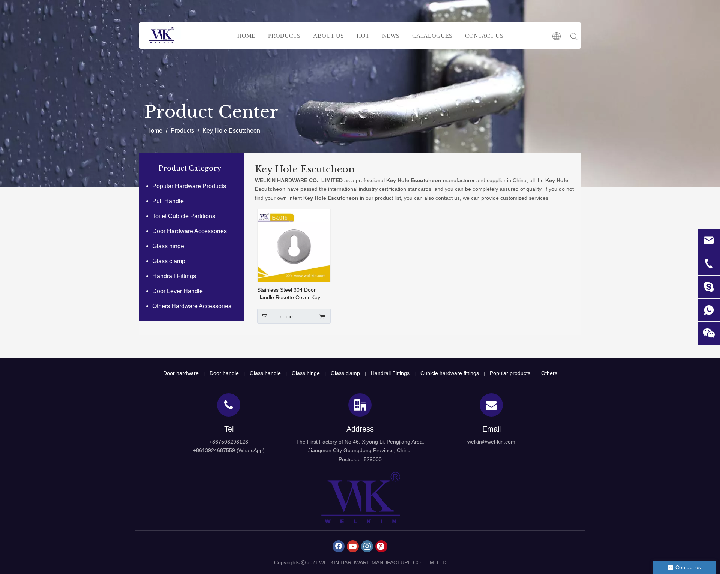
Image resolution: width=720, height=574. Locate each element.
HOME (246, 36)
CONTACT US (484, 36)
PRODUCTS (284, 36)
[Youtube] (353, 546)
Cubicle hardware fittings (449, 373)
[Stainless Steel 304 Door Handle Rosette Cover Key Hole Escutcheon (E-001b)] (294, 245)
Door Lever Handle (177, 291)
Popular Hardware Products (189, 186)
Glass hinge (168, 246)
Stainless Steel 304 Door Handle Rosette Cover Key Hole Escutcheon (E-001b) (288, 294)
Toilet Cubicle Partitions (183, 216)
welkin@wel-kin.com (491, 442)
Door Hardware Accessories (189, 231)
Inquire (286, 316)
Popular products (510, 373)
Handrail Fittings (174, 276)
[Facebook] (339, 546)
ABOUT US (328, 36)
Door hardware (181, 373)
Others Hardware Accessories (191, 306)
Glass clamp (168, 261)
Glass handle (265, 373)
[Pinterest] (381, 546)
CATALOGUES (432, 36)
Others (549, 373)
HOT (363, 36)
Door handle (224, 373)
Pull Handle (168, 201)
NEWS (390, 36)
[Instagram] (367, 546)
